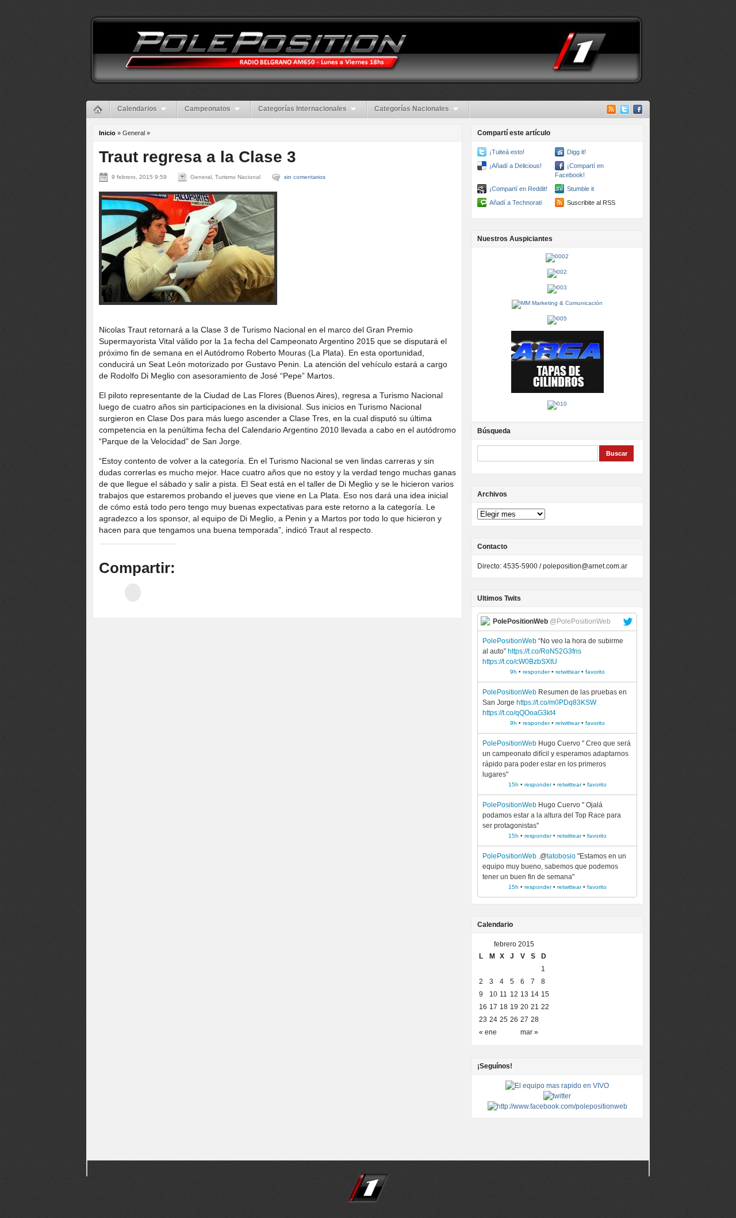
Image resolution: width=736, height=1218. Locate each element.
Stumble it (580, 188)
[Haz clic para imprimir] (133, 592)
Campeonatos (208, 109)
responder (536, 672)
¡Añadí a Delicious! (515, 165)
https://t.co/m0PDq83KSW (556, 702)
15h (513, 784)
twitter (628, 622)
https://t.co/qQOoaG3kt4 (519, 713)
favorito (595, 672)
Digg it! (576, 151)
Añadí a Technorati (515, 202)
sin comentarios (304, 177)
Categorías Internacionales (302, 109)
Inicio (107, 132)
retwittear (567, 672)
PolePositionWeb (509, 641)
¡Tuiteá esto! (506, 151)
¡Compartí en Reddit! (518, 188)
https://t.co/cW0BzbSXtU (519, 662)
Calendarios (137, 109)
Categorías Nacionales (411, 109)
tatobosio (561, 856)
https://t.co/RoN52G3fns (544, 651)
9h (513, 672)
